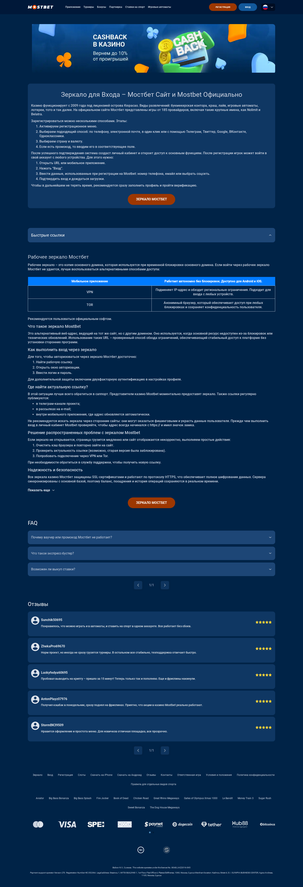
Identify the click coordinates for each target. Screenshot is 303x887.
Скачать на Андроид (129, 775)
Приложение (72, 7)
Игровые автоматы (159, 7)
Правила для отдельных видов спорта (153, 784)
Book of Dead (121, 798)
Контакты (166, 775)
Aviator (40, 798)
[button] (150, 832)
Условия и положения (219, 775)
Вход (50, 775)
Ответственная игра (189, 775)
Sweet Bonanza (136, 807)
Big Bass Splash (83, 798)
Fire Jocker (102, 798)
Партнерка (115, 7)
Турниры (88, 7)
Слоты (82, 775)
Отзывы (151, 775)
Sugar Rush (264, 798)
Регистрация (65, 775)
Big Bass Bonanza (59, 798)
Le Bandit (227, 798)
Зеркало (37, 775)
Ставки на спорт (135, 7)
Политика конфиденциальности (256, 775)
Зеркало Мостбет (151, 199)
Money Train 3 (246, 798)
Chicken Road (141, 798)
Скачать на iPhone (101, 775)
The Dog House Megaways (165, 807)
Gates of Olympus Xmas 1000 (200, 798)
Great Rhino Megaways (166, 798)
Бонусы (101, 7)
